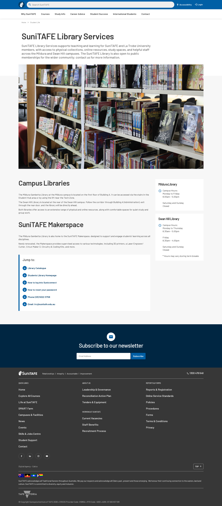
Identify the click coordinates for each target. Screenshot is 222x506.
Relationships (48, 373)
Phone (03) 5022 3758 (39, 297)
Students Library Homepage (42, 275)
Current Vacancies (92, 418)
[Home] (21, 5)
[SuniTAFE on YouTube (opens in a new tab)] (47, 456)
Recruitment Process (94, 430)
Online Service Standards (160, 395)
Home (24, 22)
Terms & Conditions (157, 421)
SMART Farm (25, 408)
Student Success (99, 14)
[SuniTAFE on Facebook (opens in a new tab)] (21, 456)
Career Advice (77, 14)
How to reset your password (42, 289)
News (21, 421)
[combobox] (102, 4)
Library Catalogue (37, 268)
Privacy (150, 427)
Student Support (27, 440)
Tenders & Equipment (94, 402)
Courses (45, 14)
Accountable (72, 373)
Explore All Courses (29, 395)
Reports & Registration (159, 389)
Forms (149, 414)
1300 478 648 (196, 373)
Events (22, 427)
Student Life (35, 22)
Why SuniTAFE (28, 14)
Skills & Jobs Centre (29, 433)
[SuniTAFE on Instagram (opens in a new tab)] (38, 456)
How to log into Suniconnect (42, 282)
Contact (145, 14)
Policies (150, 402)
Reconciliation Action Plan (96, 395)
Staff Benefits (90, 424)
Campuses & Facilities (30, 414)
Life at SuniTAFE (27, 402)
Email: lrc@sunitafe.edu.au (41, 304)
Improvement (86, 373)
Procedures (152, 408)
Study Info (60, 14)
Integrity (60, 373)
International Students (124, 14)
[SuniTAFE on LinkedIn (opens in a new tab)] (30, 456)
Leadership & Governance (96, 389)
